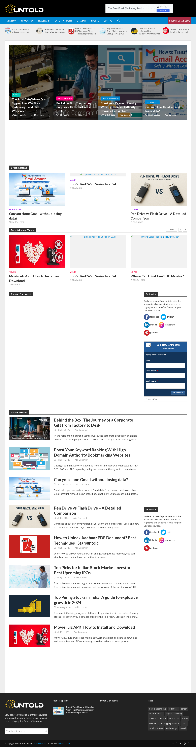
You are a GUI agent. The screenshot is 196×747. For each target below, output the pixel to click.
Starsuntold (64, 743)
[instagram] (180, 744)
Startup (11, 20)
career (184, 708)
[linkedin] (189, 744)
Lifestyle (82, 20)
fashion (152, 718)
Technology (152, 102)
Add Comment (37, 115)
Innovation (27, 20)
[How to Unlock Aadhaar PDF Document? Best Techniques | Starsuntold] (39, 31)
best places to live (157, 708)
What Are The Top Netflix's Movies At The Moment (180, 31)
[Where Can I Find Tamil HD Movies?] (159, 251)
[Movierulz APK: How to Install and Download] (134, 30)
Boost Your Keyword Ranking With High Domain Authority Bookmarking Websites (119, 107)
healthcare (174, 718)
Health (163, 718)
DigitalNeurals (39, 743)
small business (156, 728)
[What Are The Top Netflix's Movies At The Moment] (166, 31)
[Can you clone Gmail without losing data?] (37, 189)
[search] (46, 731)
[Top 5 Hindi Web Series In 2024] (98, 174)
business (173, 708)
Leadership (44, 20)
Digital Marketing (110, 98)
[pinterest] (185, 744)
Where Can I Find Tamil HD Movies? (157, 276)
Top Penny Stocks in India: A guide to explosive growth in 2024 (117, 31)
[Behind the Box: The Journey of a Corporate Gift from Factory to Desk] (93, 82)
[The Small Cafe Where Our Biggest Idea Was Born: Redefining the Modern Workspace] (48, 82)
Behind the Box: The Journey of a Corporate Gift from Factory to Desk (76, 107)
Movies (73, 180)
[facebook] (172, 744)
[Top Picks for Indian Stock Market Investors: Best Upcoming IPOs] (71, 31)
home (185, 718)
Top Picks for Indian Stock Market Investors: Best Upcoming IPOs (85, 31)
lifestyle (152, 723)
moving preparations (169, 723)
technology (171, 728)
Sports (95, 20)
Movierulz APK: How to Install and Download (148, 30)
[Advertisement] (95, 145)
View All (171, 230)
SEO (184, 723)
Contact (109, 20)
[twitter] (176, 744)
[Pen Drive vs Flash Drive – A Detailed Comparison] (8, 30)
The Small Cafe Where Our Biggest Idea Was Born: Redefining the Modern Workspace (28, 105)
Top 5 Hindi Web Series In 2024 (93, 184)
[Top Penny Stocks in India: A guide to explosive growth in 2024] (102, 31)
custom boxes (156, 713)
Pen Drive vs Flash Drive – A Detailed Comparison (22, 30)
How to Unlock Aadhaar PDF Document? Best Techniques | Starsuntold (54, 31)
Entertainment (63, 20)
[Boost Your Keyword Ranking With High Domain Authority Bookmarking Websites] (137, 82)
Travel (16, 94)
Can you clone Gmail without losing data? (162, 109)
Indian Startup (65, 98)
